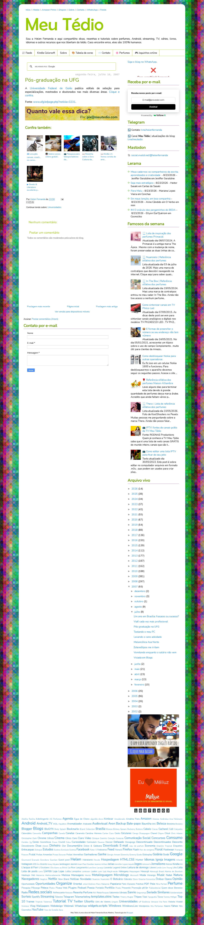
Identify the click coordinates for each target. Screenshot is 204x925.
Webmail (69, 906)
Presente (126, 887)
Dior (64, 845)
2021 (135, 514)
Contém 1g (27, 842)
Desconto (177, 842)
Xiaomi (167, 906)
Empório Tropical (164, 846)
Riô (94, 892)
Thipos (138, 896)
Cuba (68, 842)
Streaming (47, 897)
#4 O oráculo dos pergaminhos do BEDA (153, 210)
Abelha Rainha (28, 819)
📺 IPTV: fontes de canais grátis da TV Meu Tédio (159, 429)
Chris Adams (177, 833)
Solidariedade (176, 892)
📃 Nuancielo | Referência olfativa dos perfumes (156, 259)
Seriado (152, 892)
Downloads (110, 846)
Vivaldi (179, 901)
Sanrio (132, 892)
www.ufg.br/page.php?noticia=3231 (54, 102)
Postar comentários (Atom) (45, 319)
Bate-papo (134, 823)
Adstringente (42, 818)
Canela (62, 833)
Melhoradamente (52, 875)
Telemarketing (82, 896)
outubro (139, 601)
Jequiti (131, 864)
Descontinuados (162, 842)
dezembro (140, 591)
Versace (154, 901)
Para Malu (136, 190)
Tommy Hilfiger (170, 897)
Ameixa (156, 819)
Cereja (135, 833)
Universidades (54, 207)
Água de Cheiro (81, 818)
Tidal (144, 896)
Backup (121, 823)
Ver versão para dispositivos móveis (72, 311)
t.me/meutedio (135, 139)
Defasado (119, 842)
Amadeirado (119, 819)
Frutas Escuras (59, 854)
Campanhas (50, 833)
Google (176, 854)
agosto (138, 606)
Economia (150, 845)
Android (29, 823)
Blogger (27, 829)
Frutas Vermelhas (74, 854)
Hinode (97, 860)
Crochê (61, 842)
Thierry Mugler (126, 897)
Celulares (126, 833)
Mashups (26, 875)
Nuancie (96, 879)
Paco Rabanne (102, 884)
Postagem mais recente (38, 306)
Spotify (36, 896)
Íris (38, 864)
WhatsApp (92, 9)
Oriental (77, 883)
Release (69, 892)
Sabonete (114, 892)
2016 (135, 540)
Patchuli (139, 883)
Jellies (111, 864)
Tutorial (59, 901)
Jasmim (74, 864)
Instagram (27, 864)
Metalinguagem (102, 875)
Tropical (38, 901)
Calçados (178, 829)
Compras (120, 838)
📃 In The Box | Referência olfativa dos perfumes (157, 282)
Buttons (139, 829)
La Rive (71, 867)
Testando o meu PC (144, 631)
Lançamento (82, 867)
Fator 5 (93, 849)
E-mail (124, 846)
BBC (154, 824)
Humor (139, 859)
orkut (85, 884)
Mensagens (77, 875)
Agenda (68, 819)
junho (137, 664)
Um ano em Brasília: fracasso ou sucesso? (156, 616)
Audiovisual (100, 823)
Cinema (59, 838)
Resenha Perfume (82, 892)
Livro (41, 871)
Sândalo (123, 892)
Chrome (42, 838)
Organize (64, 883)
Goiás (166, 854)
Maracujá (145, 871)
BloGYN (49, 829)
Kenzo (169, 864)
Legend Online (120, 867)
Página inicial (73, 306)
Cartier (105, 833)
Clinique (95, 838)
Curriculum (92, 842)
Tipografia (152, 897)
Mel (33, 875)
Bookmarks (73, 829)
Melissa (66, 875)
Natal (169, 875)
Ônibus (160, 879)
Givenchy (125, 854)
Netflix (52, 879)
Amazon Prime (49, 9)
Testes (115, 896)
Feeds (103, 9)
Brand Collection (87, 829)
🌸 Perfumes (123, 52)
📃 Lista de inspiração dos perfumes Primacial (156, 235)
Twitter (78, 901)
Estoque (38, 849)
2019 (135, 524)
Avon (111, 823)
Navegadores (30, 879)
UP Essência (144, 901)
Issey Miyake (53, 864)
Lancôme (92, 867)
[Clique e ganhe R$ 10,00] (153, 806)
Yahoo (174, 906)
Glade (139, 854)
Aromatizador (74, 823)
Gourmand (26, 860)
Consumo (174, 837)
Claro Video (84, 838)
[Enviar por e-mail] (27, 202)
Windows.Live (130, 906)
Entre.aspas (28, 849)
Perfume (175, 883)
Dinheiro (55, 846)
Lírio (175, 867)
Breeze (109, 829)
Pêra (158, 884)
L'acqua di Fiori (30, 867)
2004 (135, 701)
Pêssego (35, 887)
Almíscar (108, 818)
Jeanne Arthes (101, 864)
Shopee (62, 9)
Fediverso (102, 849)
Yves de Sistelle (51, 910)
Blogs (38, 828)
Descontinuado (144, 842)
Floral (159, 849)
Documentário (74, 845)
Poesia (91, 887)
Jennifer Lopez (121, 864)
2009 (135, 576)
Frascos (25, 854)
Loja (55, 871)
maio (137, 669)
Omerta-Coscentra (146, 879)
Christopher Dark (29, 838)
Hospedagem (110, 860)
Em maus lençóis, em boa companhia (150, 198)
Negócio (43, 879)
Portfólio (110, 887)
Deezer (109, 842)
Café (171, 829)
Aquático (62, 824)
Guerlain (53, 860)
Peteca (44, 887)
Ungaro (115, 901)
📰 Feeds (27, 52)
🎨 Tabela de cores (82, 52)
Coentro (103, 838)
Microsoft (134, 875)
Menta (88, 875)
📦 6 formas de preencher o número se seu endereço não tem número (160, 332)
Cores (36, 842)
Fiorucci (118, 849)
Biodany (178, 824)
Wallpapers (42, 906)
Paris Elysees (128, 883)
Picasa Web (61, 887)
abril (137, 674)
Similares (164, 892)
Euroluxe (65, 849)
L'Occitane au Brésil (58, 867)
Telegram (69, 896)
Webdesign (56, 906)
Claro (74, 838)
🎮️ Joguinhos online (146, 52)
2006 (135, 691)
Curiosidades (79, 842)
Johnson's (146, 864)
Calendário (27, 833)
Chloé (167, 833)
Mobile (36, 9)
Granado (35, 860)
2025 (135, 493)
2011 (135, 566)
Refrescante (59, 892)
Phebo (52, 888)
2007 (135, 586)
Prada (118, 888)
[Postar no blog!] (30, 202)
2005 (135, 696)
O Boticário (116, 879)
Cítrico (68, 838)
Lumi (100, 871)
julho (137, 611)
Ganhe (102, 854)
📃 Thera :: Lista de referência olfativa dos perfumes (158, 405)
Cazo (111, 833)
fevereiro (139, 684)
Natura (177, 875)
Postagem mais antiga (107, 306)
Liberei (152, 867)
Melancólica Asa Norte (146, 642)
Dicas (38, 845)
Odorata (128, 879)
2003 (135, 706)
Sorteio (26, 897)
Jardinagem (64, 864)
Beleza (161, 823)
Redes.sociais (40, 892)
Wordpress (144, 906)
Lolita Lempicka (73, 871)
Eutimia (73, 849)
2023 (135, 504)
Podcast (82, 887)
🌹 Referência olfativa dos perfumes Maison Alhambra (157, 381)
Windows (115, 906)
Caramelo (80, 833)
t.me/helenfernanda (151, 130)
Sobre (71, 9)
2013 (135, 555)
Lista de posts (29, 871)
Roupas (105, 892)
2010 (135, 571)
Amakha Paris (133, 818)
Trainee (30, 901)
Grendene (44, 860)
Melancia (40, 875)
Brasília (100, 829)
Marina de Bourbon (173, 871)
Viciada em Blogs (143, 657)
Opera (168, 879)
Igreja (159, 860)
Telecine (59, 896)
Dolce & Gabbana (93, 845)
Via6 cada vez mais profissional (151, 621)
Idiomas (149, 860)
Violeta (171, 901)
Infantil (179, 860)
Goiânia (157, 854)
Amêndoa (164, 819)
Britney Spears (120, 829)
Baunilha (146, 823)
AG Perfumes (56, 819)
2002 (135, 711)
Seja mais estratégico (142, 183)
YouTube (37, 910)
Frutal (32, 854)
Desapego (130, 842)
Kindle (176, 864)
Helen (76, 859)
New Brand (63, 879)
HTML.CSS (127, 860)
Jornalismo (158, 864)
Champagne (144, 833)
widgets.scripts (97, 906)
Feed (111, 849)
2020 (135, 519)
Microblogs (121, 875)
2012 (135, 560)
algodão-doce (96, 819)
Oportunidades (45, 884)
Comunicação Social (137, 838)
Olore (135, 879)
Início (28, 9)
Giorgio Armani (113, 854)
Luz (104, 871)
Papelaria (115, 883)
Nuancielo (105, 879)
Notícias (74, 879)
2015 (135, 545)
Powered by (146, 115)
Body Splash (60, 829)
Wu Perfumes (156, 906)
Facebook (82, 849)
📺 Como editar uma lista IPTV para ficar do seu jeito (159, 453)
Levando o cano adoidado (148, 637)
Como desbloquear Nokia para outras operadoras (159, 357)
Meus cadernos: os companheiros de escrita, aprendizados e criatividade (154, 173)
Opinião (177, 879)
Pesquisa (26, 887)
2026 (135, 488)
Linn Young (167, 867)
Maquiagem (134, 871)
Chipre (161, 833)
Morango (151, 875)
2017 (135, 535)
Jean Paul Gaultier (86, 864)
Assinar (153, 107)
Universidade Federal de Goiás (51, 88)
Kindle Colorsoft (46, 52)
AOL (55, 823)
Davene (101, 842)
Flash (136, 849)
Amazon (146, 819)
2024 (135, 499)
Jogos (138, 864)
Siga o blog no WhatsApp (142, 61)
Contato (81, 9)
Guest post (64, 859)
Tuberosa (47, 901)
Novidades (85, 879)
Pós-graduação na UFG (146, 626)
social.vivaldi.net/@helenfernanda (149, 155)
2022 (135, 509)
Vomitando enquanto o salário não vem (155, 652)
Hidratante (88, 859)
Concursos (158, 838)
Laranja (100, 867)
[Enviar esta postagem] (61, 199)
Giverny (132, 854)
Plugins (72, 887)
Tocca (160, 896)
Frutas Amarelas (44, 854)
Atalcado (87, 823)
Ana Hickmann (175, 819)
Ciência (50, 838)
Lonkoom (86, 871)
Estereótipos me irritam (146, 647)
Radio (25, 892)
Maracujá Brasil (157, 871)
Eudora (57, 849)
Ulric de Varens (103, 901)
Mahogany (124, 871)
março (138, 679)
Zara (61, 910)
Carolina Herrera (93, 833)
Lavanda (108, 867)
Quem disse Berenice (171, 887)
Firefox (127, 849)
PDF (146, 883)
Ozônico (91, 884)
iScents (43, 864)
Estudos (48, 849)
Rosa (99, 892)
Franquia (178, 849)
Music (161, 875)
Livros (48, 871)
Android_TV (44, 823)
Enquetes (177, 845)
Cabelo (147, 829)
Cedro (117, 833)
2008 (135, 581)
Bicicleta (171, 823)
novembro (140, 596)
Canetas (70, 833)
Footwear (168, 849)
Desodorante (28, 845)
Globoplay (147, 854)
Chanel (154, 833)
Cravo (54, 842)
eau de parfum (136, 846)
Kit (181, 864)
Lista (179, 867)
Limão (159, 867)
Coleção (111, 838)
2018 (135, 530)
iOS (34, 864)
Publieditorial (155, 888)
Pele (152, 883)
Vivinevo (25, 906)
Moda (143, 875)
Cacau (155, 829)
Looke (94, 871)
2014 (135, 550)
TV (69, 901)
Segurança (141, 892)
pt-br (145, 887)
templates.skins (101, 897)
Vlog (32, 906)
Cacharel (163, 829)
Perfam (164, 884)
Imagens (169, 860)
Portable (99, 887)
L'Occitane (44, 867)
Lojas (61, 871)
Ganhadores (90, 854)
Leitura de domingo (138, 867)
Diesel (45, 846)
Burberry (131, 829)
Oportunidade (28, 883)
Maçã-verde (112, 871)
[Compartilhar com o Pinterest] (32, 202)
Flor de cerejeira (147, 849)
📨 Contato (104, 52)
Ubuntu (89, 901)
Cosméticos (45, 842)
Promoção (136, 887)
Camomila (37, 833)
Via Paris (163, 901)
